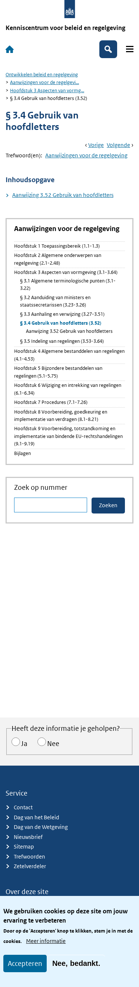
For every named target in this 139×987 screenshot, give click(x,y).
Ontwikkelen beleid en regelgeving (42, 74)
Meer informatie (46, 940)
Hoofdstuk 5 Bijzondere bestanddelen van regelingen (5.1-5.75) (58, 372)
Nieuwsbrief (28, 836)
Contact (23, 807)
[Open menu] (129, 49)
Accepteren (25, 963)
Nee (53, 743)
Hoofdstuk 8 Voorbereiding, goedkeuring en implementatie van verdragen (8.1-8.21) (60, 415)
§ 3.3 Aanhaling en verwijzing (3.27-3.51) (62, 314)
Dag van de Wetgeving (41, 826)
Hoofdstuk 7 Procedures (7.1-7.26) (50, 402)
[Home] (10, 49)
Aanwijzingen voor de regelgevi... (44, 82)
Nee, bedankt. (76, 963)
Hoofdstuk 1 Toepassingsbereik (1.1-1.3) (57, 246)
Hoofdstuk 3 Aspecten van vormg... (47, 90)
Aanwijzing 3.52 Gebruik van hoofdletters (62, 194)
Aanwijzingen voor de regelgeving (86, 155)
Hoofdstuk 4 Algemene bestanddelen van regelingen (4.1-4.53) (69, 355)
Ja (24, 743)
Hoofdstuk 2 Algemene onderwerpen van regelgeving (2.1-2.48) (57, 259)
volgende (118, 144)
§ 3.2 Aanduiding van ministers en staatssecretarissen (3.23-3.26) (55, 301)
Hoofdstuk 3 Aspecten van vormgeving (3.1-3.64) (66, 272)
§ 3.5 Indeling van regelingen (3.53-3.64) (62, 341)
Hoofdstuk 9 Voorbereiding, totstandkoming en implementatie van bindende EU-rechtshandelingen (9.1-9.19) (68, 436)
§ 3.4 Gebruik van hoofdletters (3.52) (60, 323)
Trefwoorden (29, 856)
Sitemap (24, 846)
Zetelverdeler (30, 866)
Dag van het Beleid (36, 817)
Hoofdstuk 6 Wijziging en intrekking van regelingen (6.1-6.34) (67, 389)
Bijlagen (22, 453)
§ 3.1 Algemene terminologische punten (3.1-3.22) (68, 284)
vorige (96, 144)
